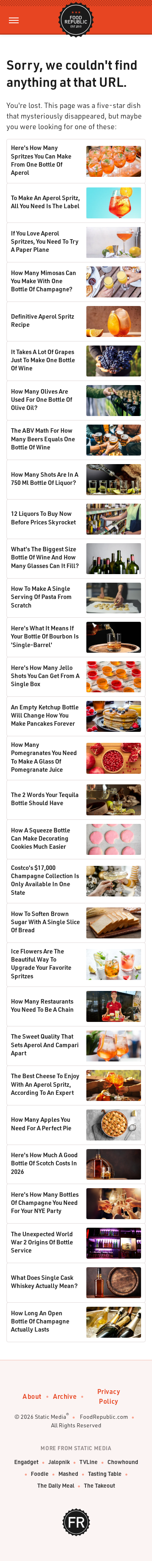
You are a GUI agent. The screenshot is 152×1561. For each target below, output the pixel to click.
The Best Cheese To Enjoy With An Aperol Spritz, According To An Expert (45, 1084)
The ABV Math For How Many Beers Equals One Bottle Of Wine (43, 438)
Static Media (50, 1416)
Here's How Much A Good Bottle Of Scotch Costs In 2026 (44, 1163)
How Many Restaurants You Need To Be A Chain (42, 1005)
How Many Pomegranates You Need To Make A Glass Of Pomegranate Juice (44, 756)
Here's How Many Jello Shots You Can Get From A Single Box (45, 675)
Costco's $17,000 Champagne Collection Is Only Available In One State (45, 879)
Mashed (68, 1473)
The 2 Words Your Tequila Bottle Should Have (45, 798)
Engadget (26, 1461)
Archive (65, 1396)
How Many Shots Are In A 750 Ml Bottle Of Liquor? (44, 478)
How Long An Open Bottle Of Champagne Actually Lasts (40, 1321)
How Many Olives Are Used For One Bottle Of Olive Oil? (41, 399)
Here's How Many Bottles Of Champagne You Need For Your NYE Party (45, 1202)
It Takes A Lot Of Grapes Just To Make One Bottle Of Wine (43, 360)
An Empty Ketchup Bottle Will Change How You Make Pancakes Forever (45, 715)
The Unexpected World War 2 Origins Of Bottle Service (42, 1242)
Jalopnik (59, 1461)
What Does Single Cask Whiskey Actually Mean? (44, 1281)
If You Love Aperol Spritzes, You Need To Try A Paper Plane (45, 241)
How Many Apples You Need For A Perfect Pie (41, 1123)
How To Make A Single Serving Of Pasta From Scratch (41, 596)
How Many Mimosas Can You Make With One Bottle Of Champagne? (43, 281)
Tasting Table (105, 1473)
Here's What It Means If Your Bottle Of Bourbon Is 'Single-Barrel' (45, 636)
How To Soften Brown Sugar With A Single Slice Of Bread (45, 921)
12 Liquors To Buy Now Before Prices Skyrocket (43, 517)
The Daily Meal (55, 1485)
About (32, 1396)
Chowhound (122, 1461)
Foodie (40, 1473)
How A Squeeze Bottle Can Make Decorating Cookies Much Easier (40, 838)
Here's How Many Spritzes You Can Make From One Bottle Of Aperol (41, 159)
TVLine (88, 1461)
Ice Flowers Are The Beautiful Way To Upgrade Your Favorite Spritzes (41, 963)
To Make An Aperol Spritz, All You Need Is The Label (45, 202)
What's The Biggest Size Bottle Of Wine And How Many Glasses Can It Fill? (45, 557)
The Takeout (99, 1485)
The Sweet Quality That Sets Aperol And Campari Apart (45, 1044)
